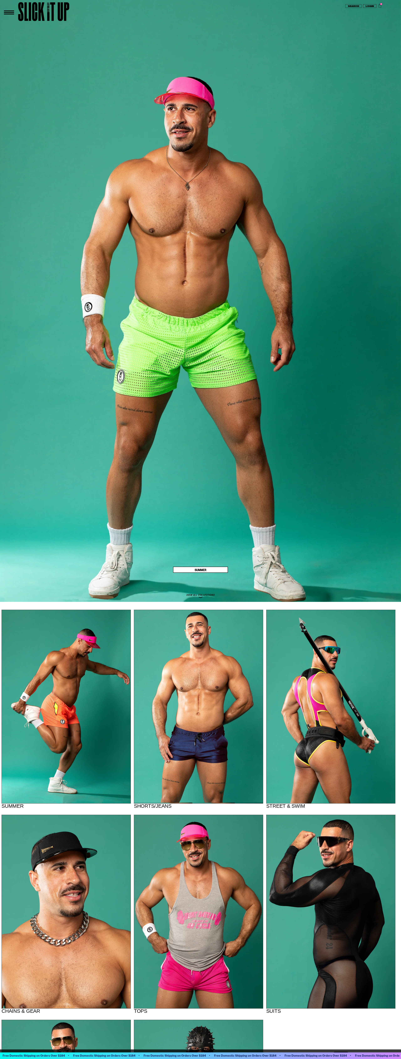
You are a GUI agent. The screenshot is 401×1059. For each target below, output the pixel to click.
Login (370, 6)
